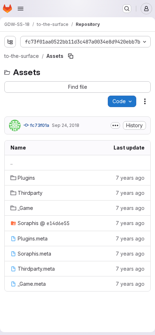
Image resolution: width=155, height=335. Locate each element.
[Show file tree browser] (10, 41)
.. (11, 163)
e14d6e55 (58, 223)
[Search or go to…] (127, 8)
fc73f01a (39, 125)
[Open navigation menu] (20, 8)
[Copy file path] (70, 56)
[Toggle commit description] (115, 125)
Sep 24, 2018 (65, 125)
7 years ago (130, 178)
